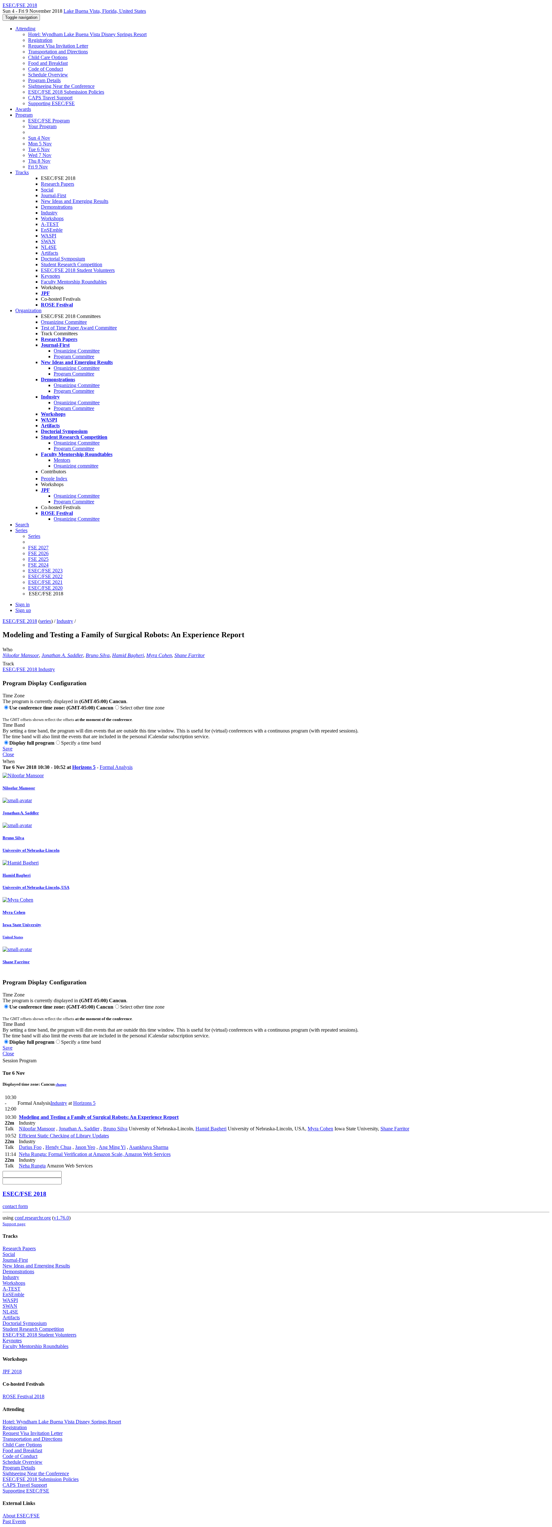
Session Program (19, 1060)
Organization (28, 310)
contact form (15, 1206)
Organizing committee (76, 466)
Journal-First (53, 195)
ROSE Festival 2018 (23, 1396)
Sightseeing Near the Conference (61, 86)
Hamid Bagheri (128, 655)
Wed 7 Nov (39, 155)
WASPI (48, 235)
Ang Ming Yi (112, 1147)
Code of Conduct (45, 69)
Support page (14, 1223)
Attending (25, 28)
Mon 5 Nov (40, 143)
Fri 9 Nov (38, 166)
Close (8, 754)
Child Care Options (47, 57)
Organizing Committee (64, 322)
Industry (49, 212)
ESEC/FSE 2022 (45, 576)
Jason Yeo (85, 1147)
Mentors (62, 460)
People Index (54, 478)
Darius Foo (30, 1147)
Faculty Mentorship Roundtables (74, 281)
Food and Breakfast (48, 63)
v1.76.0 (61, 1218)
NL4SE (49, 247)
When (9, 761)
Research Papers (57, 184)
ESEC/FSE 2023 (45, 570)
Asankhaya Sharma (148, 1147)
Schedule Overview (48, 74)
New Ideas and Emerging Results (74, 201)
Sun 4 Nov (39, 138)
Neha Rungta (32, 1165)
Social (47, 189)
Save (7, 748)
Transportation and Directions (58, 51)
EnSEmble (52, 230)
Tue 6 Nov (39, 149)
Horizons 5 (84, 767)
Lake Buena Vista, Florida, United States (105, 11)
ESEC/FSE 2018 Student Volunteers (78, 270)
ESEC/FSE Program (49, 120)
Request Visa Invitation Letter (58, 46)
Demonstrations (57, 207)
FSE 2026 (38, 553)
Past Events (14, 1521)
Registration (40, 40)
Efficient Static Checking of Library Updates (64, 1135)
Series (34, 536)
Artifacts (49, 253)
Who (7, 649)
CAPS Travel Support (50, 97)
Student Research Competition (71, 264)
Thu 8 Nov (39, 161)
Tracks (22, 172)
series (45, 621)
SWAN (48, 241)
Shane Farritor (189, 655)
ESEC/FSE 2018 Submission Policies (66, 92)
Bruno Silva (98, 655)
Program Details (44, 80)
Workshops (52, 218)
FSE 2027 (38, 547)
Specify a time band (81, 743)
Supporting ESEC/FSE (51, 103)
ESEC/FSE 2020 (45, 588)
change (61, 1084)
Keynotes (50, 276)
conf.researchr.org (33, 1218)
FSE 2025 (38, 559)
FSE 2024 (38, 565)
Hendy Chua (58, 1147)
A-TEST (50, 224)
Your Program (42, 126)
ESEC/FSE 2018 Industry (29, 669)
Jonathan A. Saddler (62, 655)
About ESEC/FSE (21, 1515)
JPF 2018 (12, 1371)
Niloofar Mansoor (21, 655)
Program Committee (74, 356)
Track (8, 663)
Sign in (22, 604)
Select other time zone (142, 707)
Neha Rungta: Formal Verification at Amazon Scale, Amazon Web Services (95, 1154)
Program (24, 115)
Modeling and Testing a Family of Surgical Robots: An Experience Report (99, 1117)
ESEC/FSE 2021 (45, 582)
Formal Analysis (116, 767)
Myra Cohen (159, 655)
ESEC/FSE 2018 (20, 621)
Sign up (23, 610)
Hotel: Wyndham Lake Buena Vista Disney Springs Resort (87, 34)
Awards (23, 109)
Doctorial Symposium (63, 258)
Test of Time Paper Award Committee (79, 327)
